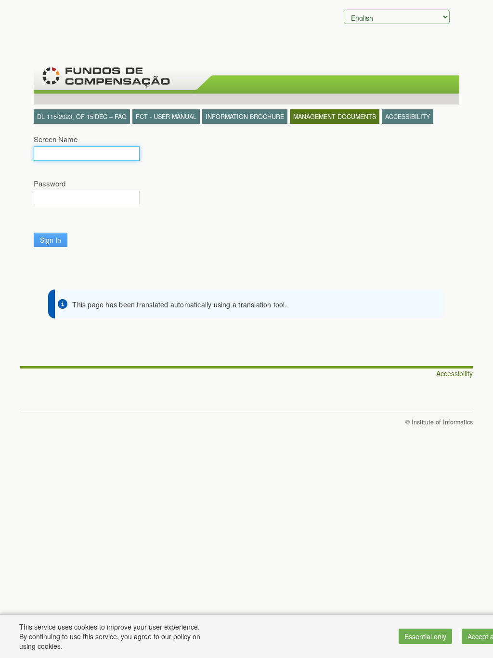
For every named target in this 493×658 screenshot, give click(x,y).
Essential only (425, 636)
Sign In (50, 240)
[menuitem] (82, 116)
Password (49, 183)
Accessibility (454, 373)
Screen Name (56, 139)
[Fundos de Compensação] (105, 77)
